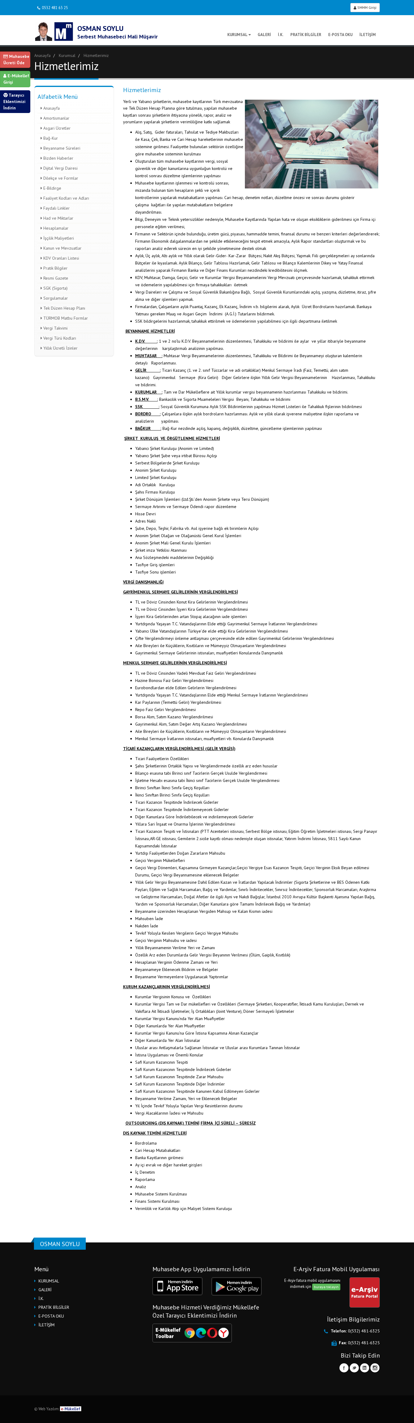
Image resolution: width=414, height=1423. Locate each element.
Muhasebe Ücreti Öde (16, 59)
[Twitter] (354, 1367)
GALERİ (264, 34)
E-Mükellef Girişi (16, 79)
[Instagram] (374, 1367)
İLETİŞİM (367, 34)
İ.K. (280, 34)
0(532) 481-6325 (364, 1331)
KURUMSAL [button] (48, 1281)
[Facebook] (344, 1367)
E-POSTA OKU (340, 34)
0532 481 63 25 (55, 7)
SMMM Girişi (366, 7)
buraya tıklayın (326, 1287)
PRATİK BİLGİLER (305, 34)
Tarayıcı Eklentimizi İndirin (14, 101)
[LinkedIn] (364, 1367)
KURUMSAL (237, 34)
